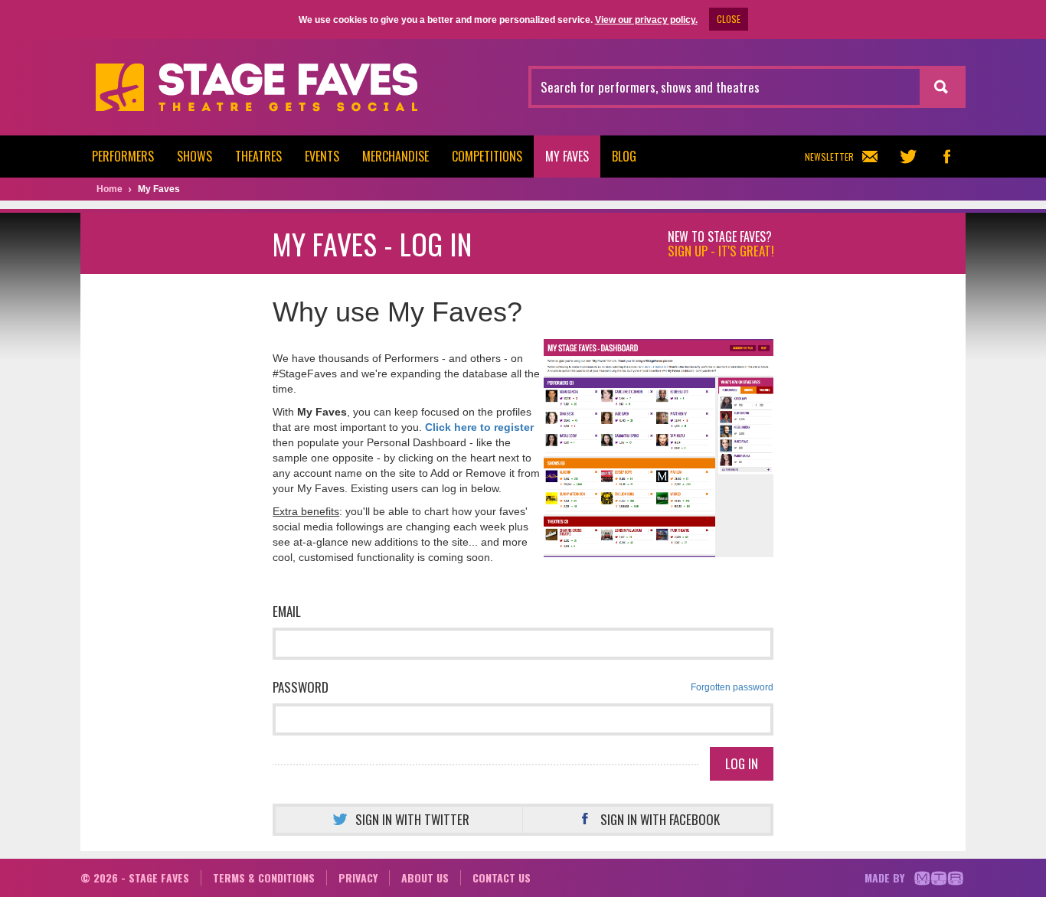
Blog (624, 156)
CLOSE (728, 18)
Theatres (258, 156)
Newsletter (829, 156)
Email (287, 611)
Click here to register (479, 427)
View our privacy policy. (646, 20)
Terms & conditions (264, 877)
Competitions (487, 156)
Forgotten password (732, 687)
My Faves (567, 156)
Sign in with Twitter (412, 819)
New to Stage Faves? (721, 244)
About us (425, 877)
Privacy (358, 877)
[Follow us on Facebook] (946, 156)
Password (523, 686)
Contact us (501, 877)
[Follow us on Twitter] (908, 156)
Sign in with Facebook (660, 819)
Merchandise (395, 156)
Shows (194, 156)
